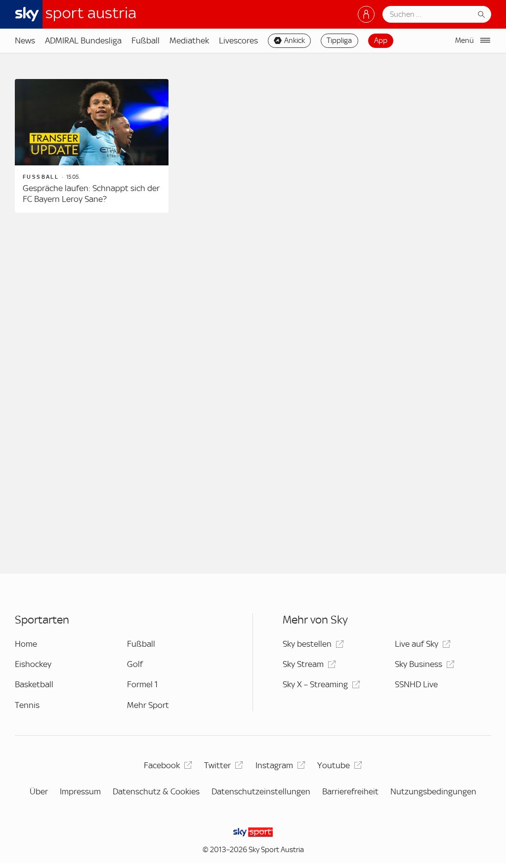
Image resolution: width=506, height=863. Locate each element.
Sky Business (418, 664)
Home (26, 644)
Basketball (34, 684)
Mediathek (189, 40)
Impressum (80, 791)
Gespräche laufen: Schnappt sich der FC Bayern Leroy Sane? (91, 193)
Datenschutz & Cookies (156, 791)
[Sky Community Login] (366, 14)
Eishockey (33, 664)
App (380, 40)
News (25, 40)
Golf (135, 664)
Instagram (274, 765)
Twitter (217, 765)
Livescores (238, 40)
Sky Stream (303, 664)
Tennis (27, 705)
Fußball (145, 40)
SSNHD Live (416, 684)
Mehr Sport (148, 705)
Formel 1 (142, 684)
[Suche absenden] (481, 14)
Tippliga (339, 40)
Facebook (162, 765)
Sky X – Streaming (315, 684)
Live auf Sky (416, 644)
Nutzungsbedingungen (433, 791)
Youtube (333, 765)
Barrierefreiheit (350, 791)
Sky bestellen (307, 644)
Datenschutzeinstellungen (260, 791)
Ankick (294, 40)
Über (39, 791)
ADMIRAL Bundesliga (83, 40)
